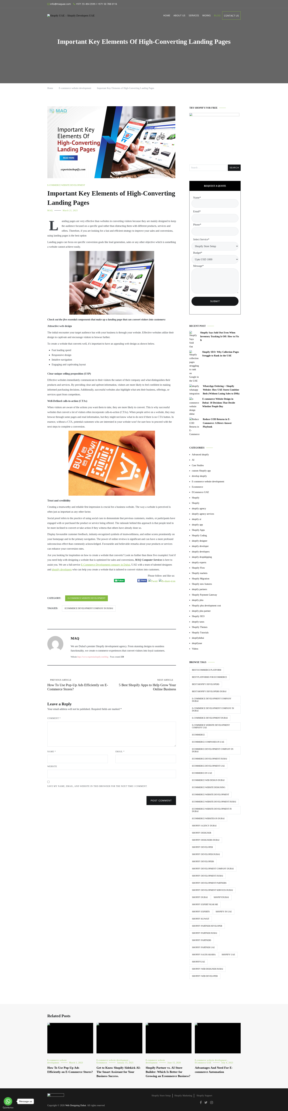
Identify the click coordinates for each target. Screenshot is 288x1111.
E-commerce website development (66, 185)
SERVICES (194, 15)
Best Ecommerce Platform (206, 670)
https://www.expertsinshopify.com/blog (92, 657)
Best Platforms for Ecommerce (209, 677)
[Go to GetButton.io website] (8, 1108)
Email (120, 751)
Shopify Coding (199, 535)
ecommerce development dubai (209, 759)
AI (193, 460)
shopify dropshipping (202, 557)
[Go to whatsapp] (8, 1101)
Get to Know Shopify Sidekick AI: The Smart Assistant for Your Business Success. (118, 1072)
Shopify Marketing (183, 1095)
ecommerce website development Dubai (214, 802)
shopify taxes (198, 622)
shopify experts (199, 562)
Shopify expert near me (205, 904)
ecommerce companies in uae (208, 742)
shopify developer (200, 546)
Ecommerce (197, 487)
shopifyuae (197, 643)
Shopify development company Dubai (213, 869)
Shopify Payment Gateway (204, 595)
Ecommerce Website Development (210, 794)
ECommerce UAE (200, 492)
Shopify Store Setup (161, 1095)
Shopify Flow (198, 568)
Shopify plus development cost (206, 605)
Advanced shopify (200, 454)
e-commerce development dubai (210, 718)
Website (52, 766)
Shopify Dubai (200, 897)
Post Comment (161, 800)
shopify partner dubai (204, 933)
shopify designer (199, 541)
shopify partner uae (203, 947)
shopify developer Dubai (206, 854)
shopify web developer (205, 976)
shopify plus (197, 600)
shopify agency (199, 508)
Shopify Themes (199, 627)
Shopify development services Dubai (212, 890)
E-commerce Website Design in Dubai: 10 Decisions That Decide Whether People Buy (218, 403)
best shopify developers (205, 684)
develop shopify (199, 476)
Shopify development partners (209, 883)
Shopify (195, 497)
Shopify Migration (200, 578)
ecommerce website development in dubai (212, 810)
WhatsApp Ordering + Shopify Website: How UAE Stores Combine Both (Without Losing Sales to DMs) (221, 390)
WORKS (206, 15)
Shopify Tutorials (200, 632)
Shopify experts (201, 911)
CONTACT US (231, 15)
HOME (166, 15)
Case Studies (198, 465)
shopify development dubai (207, 876)
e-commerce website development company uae (211, 726)
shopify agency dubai (204, 826)
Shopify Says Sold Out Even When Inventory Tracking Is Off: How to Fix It (219, 336)
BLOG (217, 15)
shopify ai (196, 519)
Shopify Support (204, 1095)
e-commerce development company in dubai (213, 709)
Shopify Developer (202, 847)
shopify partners (199, 589)
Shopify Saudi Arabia (204, 954)
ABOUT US (179, 15)
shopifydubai (198, 638)
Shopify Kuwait (200, 919)
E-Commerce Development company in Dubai (105, 564)
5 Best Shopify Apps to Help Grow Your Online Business (147, 685)
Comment (54, 718)
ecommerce (198, 735)
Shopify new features (202, 584)
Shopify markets (199, 573)
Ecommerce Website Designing (208, 787)
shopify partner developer (207, 926)
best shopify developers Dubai (209, 691)
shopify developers (62, 569)
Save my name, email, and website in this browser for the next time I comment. (97, 786)
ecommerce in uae (202, 773)
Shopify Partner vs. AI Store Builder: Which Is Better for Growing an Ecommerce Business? (168, 1072)
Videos (195, 649)
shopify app (197, 524)
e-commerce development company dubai (211, 699)
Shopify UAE (228, 954)
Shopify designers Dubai (205, 840)
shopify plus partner (201, 611)
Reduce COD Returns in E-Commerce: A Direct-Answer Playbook (217, 423)
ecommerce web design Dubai (208, 780)
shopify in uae (224, 911)
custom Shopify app (201, 470)
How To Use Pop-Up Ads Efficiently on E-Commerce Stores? (77, 685)
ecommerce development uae (208, 766)
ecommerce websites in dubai (208, 818)
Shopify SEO (198, 616)
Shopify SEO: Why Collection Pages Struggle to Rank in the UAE (220, 354)
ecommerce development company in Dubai (89, 608)
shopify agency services (203, 514)
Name (51, 751)
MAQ (50, 210)
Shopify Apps (198, 530)
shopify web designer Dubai (207, 969)
